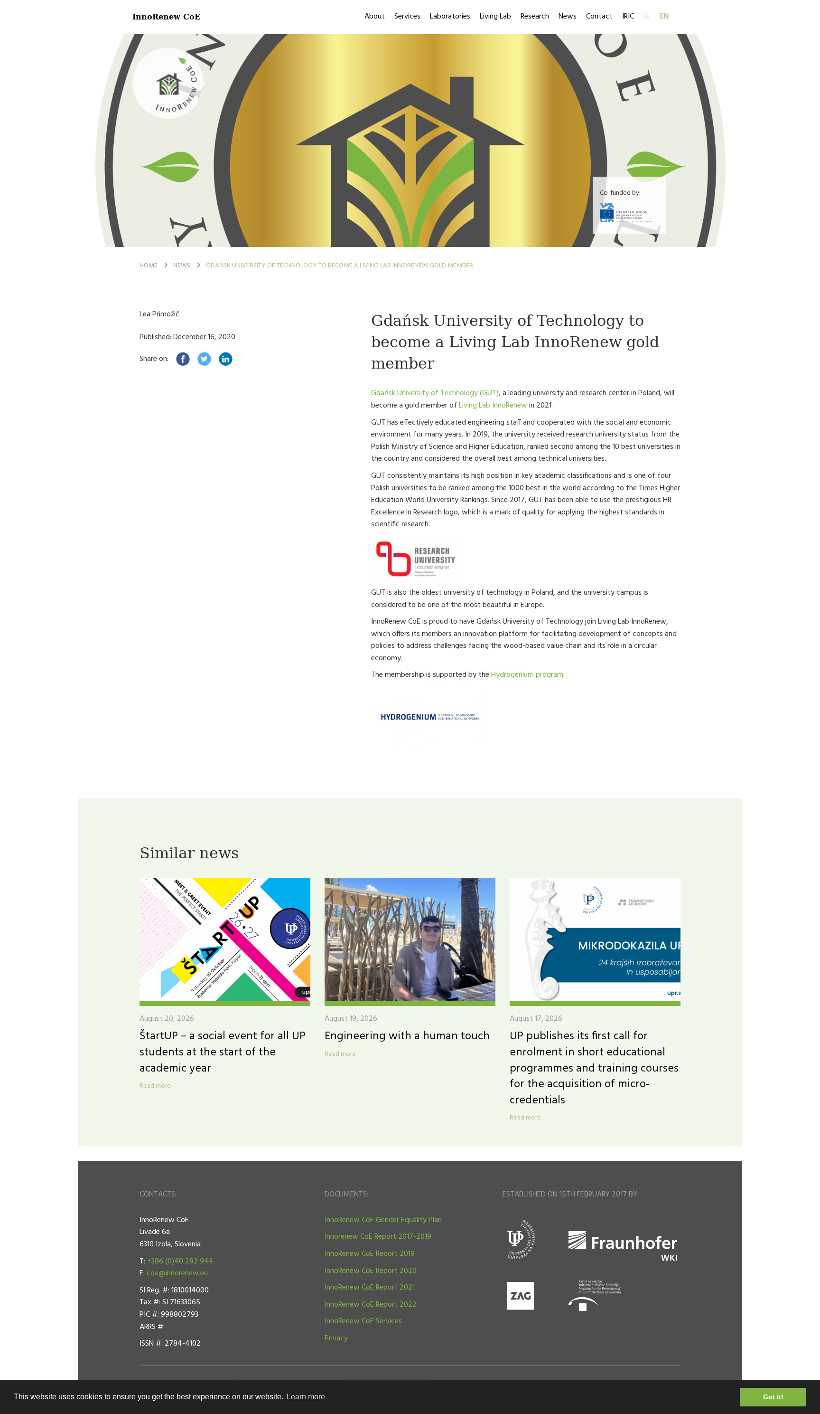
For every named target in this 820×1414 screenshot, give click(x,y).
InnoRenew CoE (166, 16)
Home (149, 265)
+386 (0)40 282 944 (180, 1261)
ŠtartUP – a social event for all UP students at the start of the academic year (223, 1052)
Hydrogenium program (527, 675)
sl (647, 16)
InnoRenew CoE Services (363, 1321)
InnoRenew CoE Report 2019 (370, 1254)
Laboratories (450, 16)
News (568, 16)
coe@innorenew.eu (177, 1273)
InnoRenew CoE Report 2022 (371, 1305)
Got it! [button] (773, 1397)
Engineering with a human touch (407, 1036)
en (664, 16)
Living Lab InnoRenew (493, 405)
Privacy (336, 1338)
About (374, 16)
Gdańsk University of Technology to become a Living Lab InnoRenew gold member (339, 265)
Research (535, 16)
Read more (155, 1086)
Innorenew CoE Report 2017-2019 (378, 1237)
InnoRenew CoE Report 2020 (371, 1271)
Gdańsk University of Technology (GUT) (435, 393)
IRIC (628, 16)
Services (407, 16)
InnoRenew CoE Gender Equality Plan (383, 1220)
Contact (599, 16)
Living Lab (495, 16)
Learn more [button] (306, 1397)
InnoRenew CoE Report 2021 (370, 1287)
